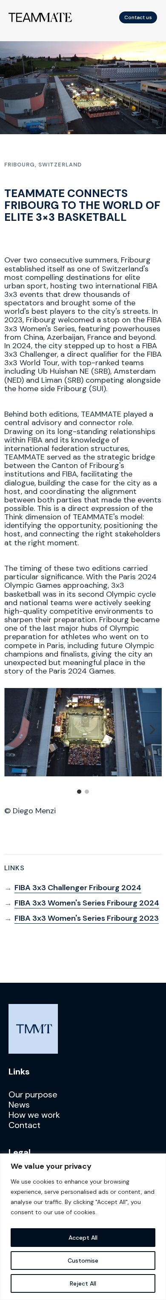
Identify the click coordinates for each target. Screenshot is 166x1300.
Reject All (83, 1283)
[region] (83, 1226)
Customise (83, 1260)
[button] (14, 730)
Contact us (138, 17)
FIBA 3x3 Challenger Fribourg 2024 (77, 888)
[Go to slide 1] (79, 792)
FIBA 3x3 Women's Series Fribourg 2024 (86, 903)
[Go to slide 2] (87, 792)
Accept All (83, 1237)
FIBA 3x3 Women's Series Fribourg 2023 (86, 918)
